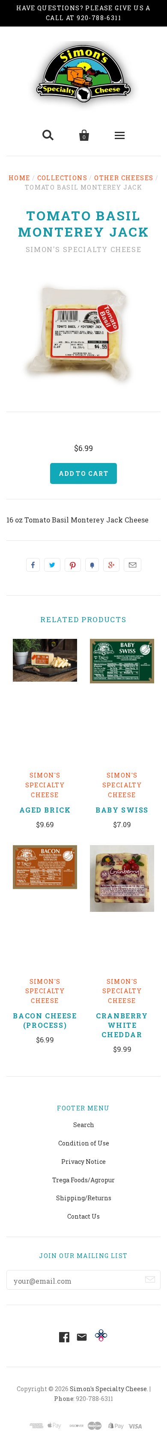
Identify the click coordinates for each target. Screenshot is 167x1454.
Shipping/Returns (83, 1198)
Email (132, 565)
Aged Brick (45, 809)
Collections (62, 178)
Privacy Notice (83, 1161)
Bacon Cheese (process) (45, 1020)
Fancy (92, 565)
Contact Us (83, 1216)
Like (33, 565)
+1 (111, 565)
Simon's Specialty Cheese (83, 249)
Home (19, 178)
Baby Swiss (122, 809)
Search (83, 1125)
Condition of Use (83, 1143)
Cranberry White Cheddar (122, 1025)
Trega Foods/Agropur (83, 1180)
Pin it (73, 565)
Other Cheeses (123, 178)
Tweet (52, 565)
